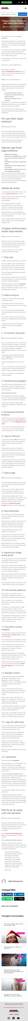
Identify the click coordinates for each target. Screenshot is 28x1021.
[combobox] (9, 14)
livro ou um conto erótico (16, 420)
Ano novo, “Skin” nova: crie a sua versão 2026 (13, 924)
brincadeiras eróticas (12, 71)
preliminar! (16, 760)
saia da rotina (11, 193)
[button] (25, 8)
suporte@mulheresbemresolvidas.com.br (14, 1007)
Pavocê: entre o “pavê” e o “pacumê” (13, 947)
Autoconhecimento (19, 27)
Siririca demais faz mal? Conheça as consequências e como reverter (14, 971)
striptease (22, 284)
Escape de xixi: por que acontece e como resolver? (13, 995)
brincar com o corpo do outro (11, 635)
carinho (8, 357)
